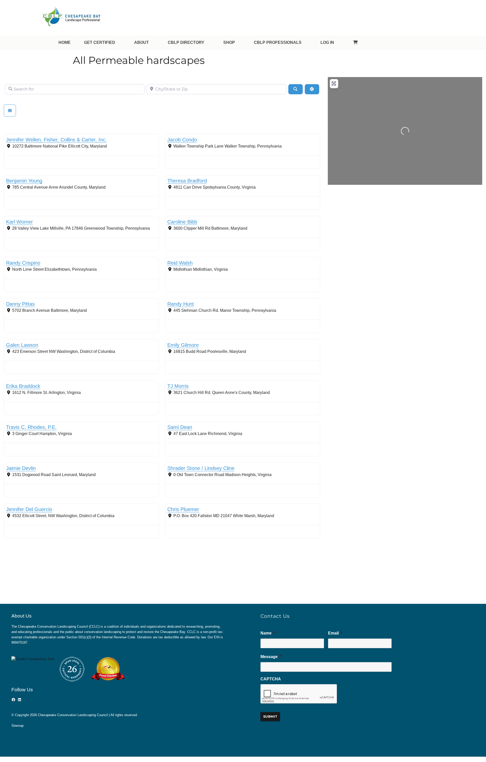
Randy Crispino (23, 263)
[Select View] (10, 110)
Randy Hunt (180, 304)
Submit (270, 716)
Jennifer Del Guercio (29, 509)
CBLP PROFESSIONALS (277, 42)
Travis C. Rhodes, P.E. (31, 427)
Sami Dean (179, 427)
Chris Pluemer (183, 509)
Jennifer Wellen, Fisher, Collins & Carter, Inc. (56, 139)
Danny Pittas (20, 304)
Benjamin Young (24, 181)
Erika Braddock (23, 386)
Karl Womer (19, 222)
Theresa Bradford (187, 181)
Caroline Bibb (182, 222)
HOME (64, 42)
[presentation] (298, 694)
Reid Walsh (180, 263)
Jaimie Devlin (21, 468)
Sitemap (17, 726)
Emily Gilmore (183, 345)
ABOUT (141, 42)
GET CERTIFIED (99, 42)
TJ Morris (178, 386)
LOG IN (327, 42)
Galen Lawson (22, 345)
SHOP (229, 42)
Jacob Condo (182, 139)
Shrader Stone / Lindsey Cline (200, 468)
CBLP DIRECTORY (186, 42)
